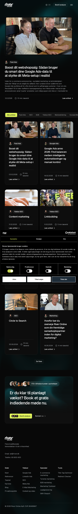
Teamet (8, 480)
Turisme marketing (47, 479)
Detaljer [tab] (39, 239)
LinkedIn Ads (27, 476)
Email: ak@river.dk (12, 454)
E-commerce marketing (45, 474)
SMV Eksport (45, 493)
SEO (24, 480)
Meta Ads (26, 484)
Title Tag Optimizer (65, 473)
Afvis (14, 279)
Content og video (29, 491)
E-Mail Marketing (29, 487)
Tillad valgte (39, 279)
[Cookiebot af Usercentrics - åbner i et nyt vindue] (67, 233)
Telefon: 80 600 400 (13, 457)
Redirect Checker (64, 476)
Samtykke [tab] (13, 239)
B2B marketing (46, 483)
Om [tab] (64, 239)
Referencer (9, 476)
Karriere (8, 484)
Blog (6, 487)
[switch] (29, 271)
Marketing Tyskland (47, 486)
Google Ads (27, 473)
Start (7, 473)
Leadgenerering (46, 490)
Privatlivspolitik (11, 491)
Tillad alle (63, 279)
